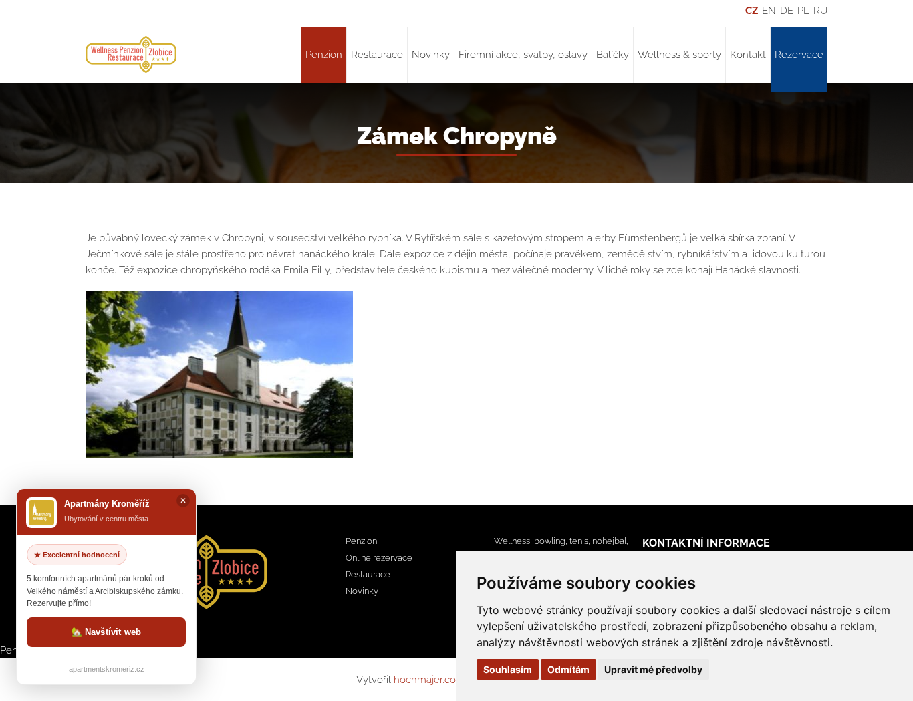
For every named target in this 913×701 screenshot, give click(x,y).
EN (769, 11)
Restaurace (377, 55)
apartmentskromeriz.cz (106, 669)
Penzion (323, 55)
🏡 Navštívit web (107, 632)
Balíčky (612, 55)
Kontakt (748, 55)
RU (820, 11)
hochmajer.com (429, 680)
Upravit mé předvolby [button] (653, 669)
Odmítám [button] (568, 669)
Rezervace (799, 55)
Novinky (431, 55)
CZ (751, 11)
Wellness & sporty (679, 55)
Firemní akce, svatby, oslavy (523, 55)
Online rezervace (379, 558)
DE (786, 11)
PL (803, 11)
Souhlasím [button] (507, 669)
